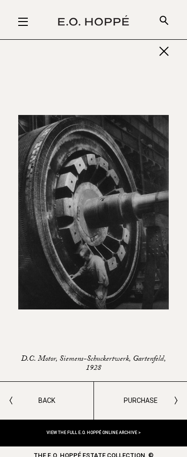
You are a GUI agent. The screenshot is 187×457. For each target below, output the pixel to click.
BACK (46, 400)
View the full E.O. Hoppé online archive (92, 432)
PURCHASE (141, 400)
